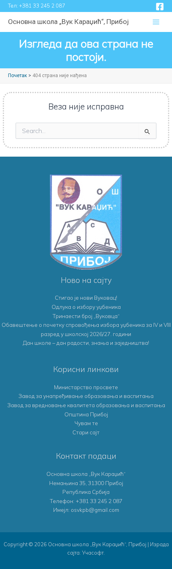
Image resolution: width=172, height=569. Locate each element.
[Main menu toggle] (156, 22)
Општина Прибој (86, 414)
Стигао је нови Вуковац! (86, 297)
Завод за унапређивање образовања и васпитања (86, 395)
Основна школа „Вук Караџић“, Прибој (68, 22)
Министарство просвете (86, 387)
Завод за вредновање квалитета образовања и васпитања (86, 405)
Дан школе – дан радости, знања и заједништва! (86, 342)
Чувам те (86, 423)
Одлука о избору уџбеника (86, 306)
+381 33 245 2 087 (42, 5)
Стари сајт (86, 432)
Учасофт (93, 552)
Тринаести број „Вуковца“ (86, 315)
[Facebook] (160, 6)
